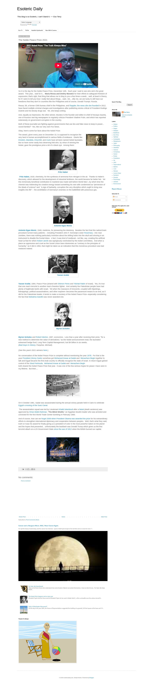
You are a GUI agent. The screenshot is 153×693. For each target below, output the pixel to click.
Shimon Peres (64, 284)
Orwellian (116, 147)
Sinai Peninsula (36, 363)
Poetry (115, 156)
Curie (48, 140)
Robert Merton (42, 337)
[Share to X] (30, 469)
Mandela (29, 140)
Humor (115, 154)
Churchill (38, 140)
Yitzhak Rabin (80, 284)
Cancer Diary (117, 173)
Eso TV (20, 30)
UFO (114, 162)
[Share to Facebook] (32, 469)
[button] (50, 93)
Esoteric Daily (30, 8)
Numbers (116, 175)
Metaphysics (117, 141)
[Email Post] (23, 469)
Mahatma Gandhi (36, 297)
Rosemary (88, 233)
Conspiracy (116, 152)
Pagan (115, 128)
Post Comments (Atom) (32, 520)
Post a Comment (25, 481)
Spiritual (115, 137)
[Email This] (26, 469)
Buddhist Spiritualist (37, 30)
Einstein (21, 140)
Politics (115, 126)
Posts (116, 197)
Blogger (91, 677)
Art (114, 160)
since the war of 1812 (63, 429)
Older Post (104, 517)
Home (63, 517)
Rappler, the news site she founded (84, 106)
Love (114, 169)
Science (115, 150)
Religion (115, 130)
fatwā (81, 409)
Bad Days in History (27, 345)
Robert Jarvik (43, 241)
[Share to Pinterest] (34, 469)
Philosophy (116, 145)
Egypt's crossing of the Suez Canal (32, 405)
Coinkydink (116, 139)
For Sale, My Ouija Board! (36, 586)
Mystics (115, 167)
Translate (34, 25)
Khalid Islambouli (66, 409)
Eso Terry (127, 112)
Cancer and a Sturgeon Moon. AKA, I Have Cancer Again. (38, 526)
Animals (115, 181)
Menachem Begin (88, 358)
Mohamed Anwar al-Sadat (65, 358)
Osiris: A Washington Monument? (38, 606)
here (45, 350)
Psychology (116, 179)
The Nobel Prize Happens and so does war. (41, 596)
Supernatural (117, 164)
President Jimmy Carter (32, 358)
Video (115, 143)
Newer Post (22, 517)
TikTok (27, 30)
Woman (115, 171)
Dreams (115, 177)
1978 (89, 356)
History (115, 124)
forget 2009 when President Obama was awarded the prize (65, 419)
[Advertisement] (63, 498)
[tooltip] (50, 94)
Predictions (116, 158)
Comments (117, 200)
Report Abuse (117, 189)
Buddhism (116, 133)
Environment (117, 184)
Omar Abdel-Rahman (38, 412)
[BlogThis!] (28, 469)
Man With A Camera (51, 30)
